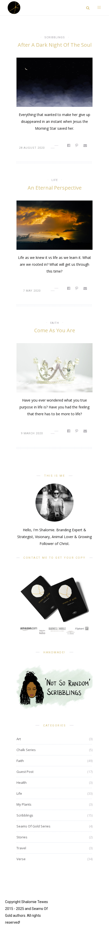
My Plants (23, 804)
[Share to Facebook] (69, 145)
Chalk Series (26, 749)
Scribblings (54, 37)
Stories (21, 837)
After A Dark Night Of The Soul (55, 44)
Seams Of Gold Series (33, 826)
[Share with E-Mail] (85, 145)
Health (21, 782)
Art (18, 739)
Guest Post (24, 771)
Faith (54, 323)
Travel (21, 848)
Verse (21, 859)
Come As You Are (54, 330)
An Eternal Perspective (55, 187)
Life (54, 180)
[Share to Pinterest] (77, 145)
